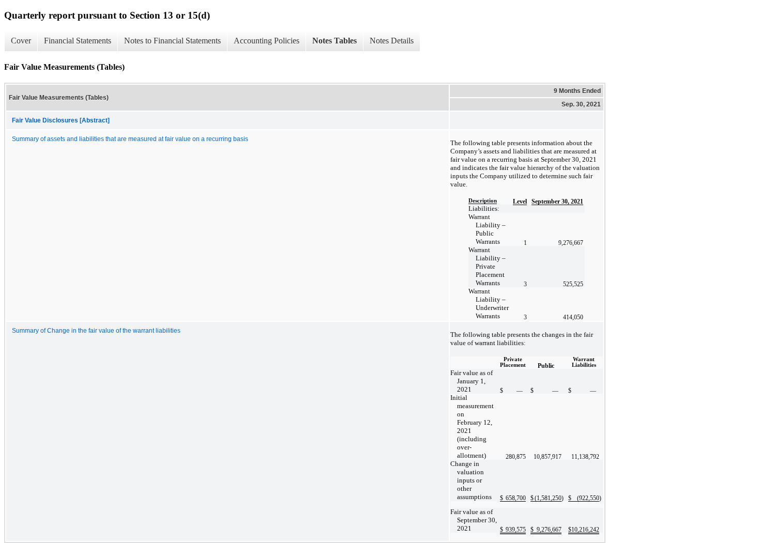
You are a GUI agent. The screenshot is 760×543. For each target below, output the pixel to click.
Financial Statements (77, 40)
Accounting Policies (266, 40)
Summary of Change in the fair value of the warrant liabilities (96, 331)
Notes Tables (334, 40)
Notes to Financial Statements (172, 40)
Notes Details (392, 40)
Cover (21, 40)
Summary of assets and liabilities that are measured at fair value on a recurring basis (130, 139)
